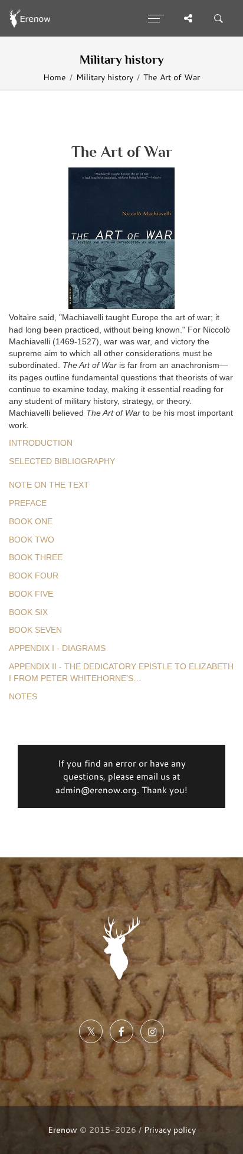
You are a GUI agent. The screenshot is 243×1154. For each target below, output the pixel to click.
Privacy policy (170, 1129)
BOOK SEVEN (35, 630)
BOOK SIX (28, 612)
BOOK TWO (31, 539)
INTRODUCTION (41, 443)
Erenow (62, 1129)
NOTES (23, 696)
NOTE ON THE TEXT (49, 485)
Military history (104, 77)
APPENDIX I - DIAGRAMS (57, 648)
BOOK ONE (30, 521)
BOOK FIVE (31, 594)
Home (54, 77)
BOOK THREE (36, 557)
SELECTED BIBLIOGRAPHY (62, 461)
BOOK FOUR (33, 575)
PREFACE (28, 503)
